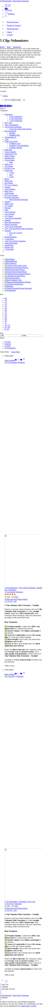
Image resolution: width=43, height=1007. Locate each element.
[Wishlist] (20, 360)
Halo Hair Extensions (12, 222)
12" (6, 601)
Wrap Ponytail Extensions (18, 200)
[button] (10, 594)
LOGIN (10, 35)
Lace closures (9, 214)
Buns (11, 162)
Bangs (7, 179)
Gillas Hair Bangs (11, 243)
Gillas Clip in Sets (11, 141)
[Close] (6, 108)
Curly (7, 139)
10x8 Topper (9, 193)
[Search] (6, 17)
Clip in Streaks (10, 189)
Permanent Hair (12, 29)
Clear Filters (15, 352)
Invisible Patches (11, 237)
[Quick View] (24, 360)
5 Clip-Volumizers (15, 117)
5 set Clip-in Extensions (13, 227)
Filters (5, 96)
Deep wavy (9, 164)
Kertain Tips (9, 247)
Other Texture (10, 156)
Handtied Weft (14, 135)
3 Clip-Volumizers (15, 119)
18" (11, 601)
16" (8, 601)
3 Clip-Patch (9, 239)
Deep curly (9, 181)
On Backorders (10, 348)
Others (9, 32)
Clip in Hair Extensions (13, 127)
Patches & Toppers (14, 25)
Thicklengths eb (10, 137)
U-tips (11, 177)
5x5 (10, 235)
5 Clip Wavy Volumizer (13, 904)
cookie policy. (26, 1006)
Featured (8, 344)
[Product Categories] (6, 6)
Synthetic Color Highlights (19, 146)
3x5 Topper (9, 216)
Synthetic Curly (15, 143)
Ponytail (8, 208)
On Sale (7, 342)
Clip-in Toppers (10, 152)
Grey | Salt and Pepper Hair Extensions (19, 229)
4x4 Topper (9, 183)
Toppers (7, 187)
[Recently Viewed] (6, 982)
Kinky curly (9, 204)
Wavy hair (8, 123)
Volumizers (17, 47)
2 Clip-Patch (9, 249)
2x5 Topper (9, 166)
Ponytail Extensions (12, 197)
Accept (33, 1006)
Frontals (7, 220)
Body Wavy (9, 191)
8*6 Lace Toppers (11, 195)
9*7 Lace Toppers (11, 185)
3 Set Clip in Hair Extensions (15, 241)
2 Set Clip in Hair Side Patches (20, 129)
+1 (13, 601)
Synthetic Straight (15, 148)
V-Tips (11, 173)
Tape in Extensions (11, 125)
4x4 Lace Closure (15, 233)
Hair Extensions (12, 22)
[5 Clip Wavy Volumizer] (24, 788)
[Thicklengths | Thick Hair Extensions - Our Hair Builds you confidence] (14, 1)
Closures (8, 231)
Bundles (12, 133)
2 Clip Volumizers (15, 121)
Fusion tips (8, 170)
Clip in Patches (10, 212)
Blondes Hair (9, 158)
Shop (9, 47)
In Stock (8, 346)
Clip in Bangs (10, 160)
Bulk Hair (8, 150)
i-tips (11, 175)
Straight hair (9, 245)
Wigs (6, 210)
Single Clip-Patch (11, 224)
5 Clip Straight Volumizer (14, 592)
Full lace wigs (10, 168)
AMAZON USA (11, 154)
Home (2, 47)
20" (15, 601)
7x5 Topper (9, 206)
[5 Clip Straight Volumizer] (24, 474)
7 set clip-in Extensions (13, 218)
